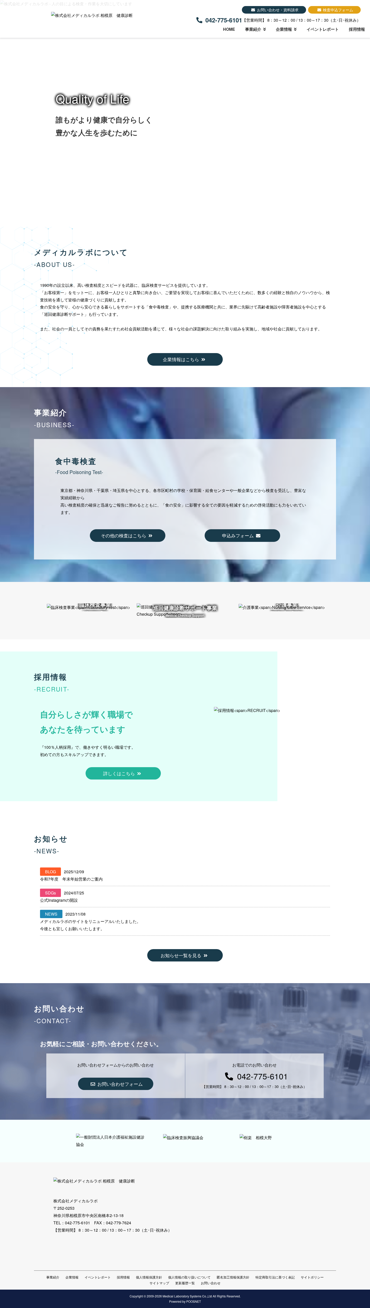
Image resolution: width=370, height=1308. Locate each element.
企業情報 (284, 29)
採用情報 (357, 29)
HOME (229, 29)
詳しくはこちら (119, 773)
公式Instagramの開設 (59, 900)
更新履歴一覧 (185, 1283)
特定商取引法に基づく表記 (275, 1277)
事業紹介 (253, 29)
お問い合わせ (210, 1283)
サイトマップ (159, 1283)
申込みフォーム (238, 535)
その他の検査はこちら (123, 535)
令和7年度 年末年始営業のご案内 (71, 879)
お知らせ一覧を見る (181, 955)
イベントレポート (323, 29)
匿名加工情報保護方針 (233, 1277)
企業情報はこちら (181, 359)
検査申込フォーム (338, 9)
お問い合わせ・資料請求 (278, 9)
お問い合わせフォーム (120, 1084)
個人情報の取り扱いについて (189, 1277)
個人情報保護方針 (149, 1277)
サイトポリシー (312, 1277)
